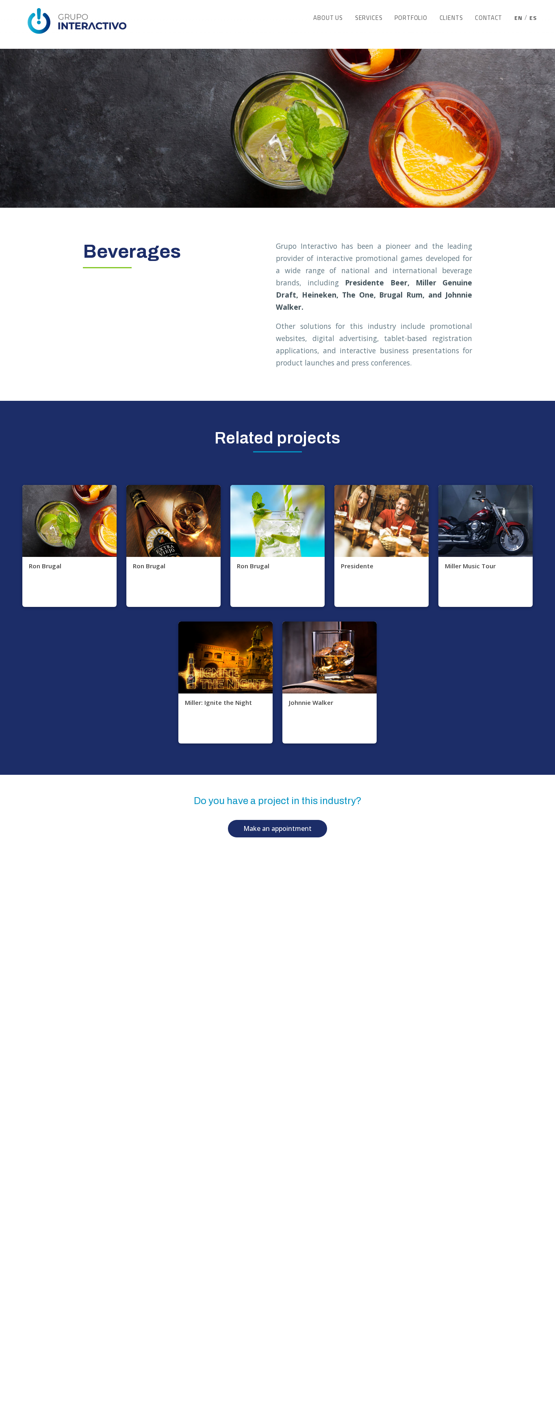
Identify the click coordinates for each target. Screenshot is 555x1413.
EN (518, 18)
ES (533, 18)
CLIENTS (451, 17)
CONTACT (488, 17)
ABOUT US (328, 17)
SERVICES (369, 17)
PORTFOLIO (411, 17)
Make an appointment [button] (277, 828)
